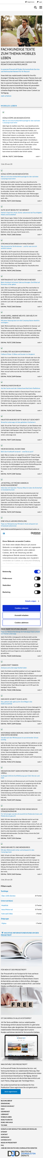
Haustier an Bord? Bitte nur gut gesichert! (20, 420)
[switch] (37, 578)
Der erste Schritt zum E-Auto (14, 699)
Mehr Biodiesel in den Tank (13, 449)
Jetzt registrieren (10, 1091)
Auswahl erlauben (21, 615)
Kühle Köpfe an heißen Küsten (16, 118)
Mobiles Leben (9, 106)
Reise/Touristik (7, 1120)
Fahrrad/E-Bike (21, 914)
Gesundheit (5, 1111)
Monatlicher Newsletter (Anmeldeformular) (19, 1129)
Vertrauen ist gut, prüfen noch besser (18, 280)
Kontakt (4, 1134)
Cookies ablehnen (21, 623)
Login (40, 2)
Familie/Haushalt (7, 1106)
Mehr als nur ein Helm (11, 386)
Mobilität (21, 905)
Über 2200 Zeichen (21, 896)
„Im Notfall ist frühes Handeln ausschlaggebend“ (14, 484)
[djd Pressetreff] (7, 7)
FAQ (2, 1145)
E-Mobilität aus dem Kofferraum (15, 352)
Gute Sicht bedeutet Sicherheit (15, 210)
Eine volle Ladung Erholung (14, 521)
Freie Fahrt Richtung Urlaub (14, 629)
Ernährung (5, 1103)
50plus (21, 923)
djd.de (21, 1153)
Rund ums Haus (7, 1122)
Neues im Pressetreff (9, 1143)
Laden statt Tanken (9, 665)
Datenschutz (6, 1140)
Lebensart (5, 1114)
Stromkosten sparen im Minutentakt (17, 244)
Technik (4, 1125)
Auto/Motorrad (21, 909)
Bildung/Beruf (6, 1101)
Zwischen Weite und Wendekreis (15, 847)
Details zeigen (30, 601)
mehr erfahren (6, 96)
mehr (37, 156)
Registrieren (31, 2)
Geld (3, 1109)
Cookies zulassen (21, 608)
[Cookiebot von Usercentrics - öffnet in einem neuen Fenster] (30, 533)
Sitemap (4, 1132)
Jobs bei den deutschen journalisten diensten (19, 1148)
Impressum (5, 1137)
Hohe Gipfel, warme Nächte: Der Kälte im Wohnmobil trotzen (19, 317)
